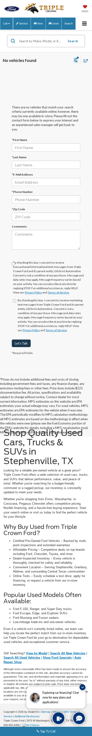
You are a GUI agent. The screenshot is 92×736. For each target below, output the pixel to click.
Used (55, 23)
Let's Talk (21, 343)
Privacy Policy (33, 292)
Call (5, 23)
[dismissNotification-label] (82, 687)
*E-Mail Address (22, 174)
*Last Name (19, 157)
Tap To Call (47, 731)
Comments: (19, 226)
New (40, 23)
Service (23, 23)
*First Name (19, 140)
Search (73, 41)
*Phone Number (22, 192)
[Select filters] (76, 60)
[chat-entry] (79, 718)
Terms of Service (58, 292)
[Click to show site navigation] (84, 24)
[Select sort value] (84, 60)
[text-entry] (58, 718)
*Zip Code (18, 209)
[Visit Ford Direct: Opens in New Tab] (31, 725)
